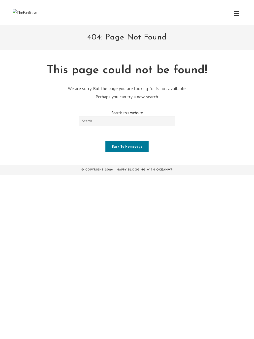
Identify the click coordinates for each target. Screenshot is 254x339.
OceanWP (164, 170)
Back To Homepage (127, 146)
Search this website (127, 112)
